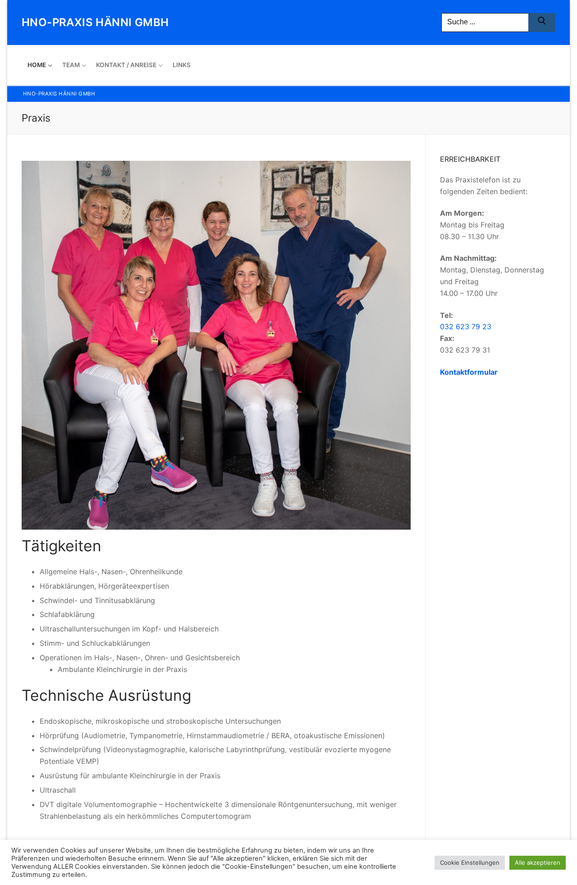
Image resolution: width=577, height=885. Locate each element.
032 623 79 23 (465, 326)
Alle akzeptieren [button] (537, 862)
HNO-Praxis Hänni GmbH (95, 22)
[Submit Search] (541, 22)
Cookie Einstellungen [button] (469, 862)
